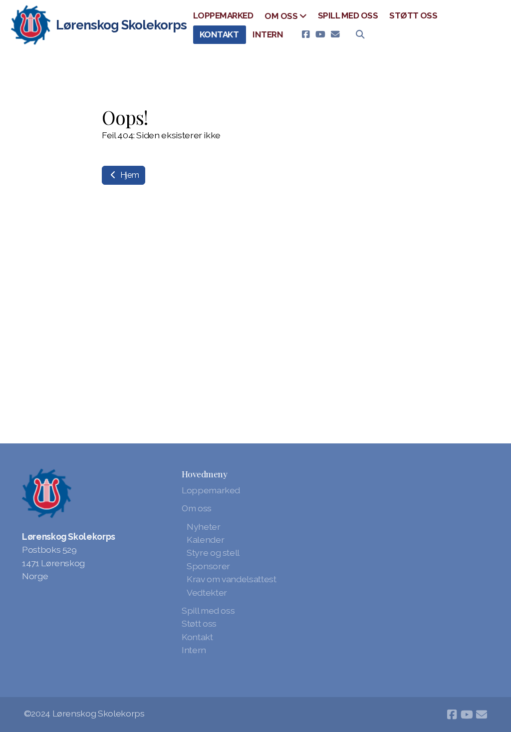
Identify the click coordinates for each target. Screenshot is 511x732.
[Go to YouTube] (320, 34)
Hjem (128, 175)
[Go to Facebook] (305, 34)
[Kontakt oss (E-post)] (335, 34)
